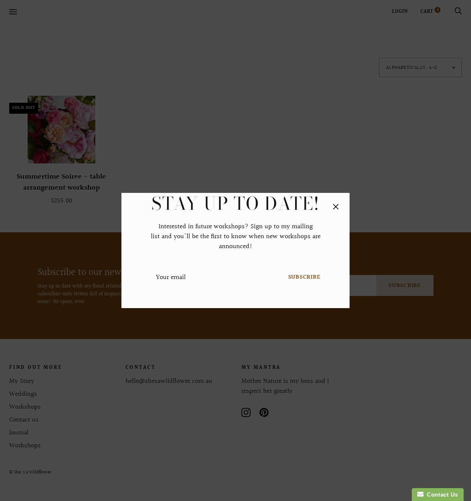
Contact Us (441, 494)
